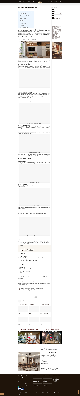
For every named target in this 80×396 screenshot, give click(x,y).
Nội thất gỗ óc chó (57, 28)
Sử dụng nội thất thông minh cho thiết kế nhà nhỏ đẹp (24, 15)
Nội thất (28, 1)
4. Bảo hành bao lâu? (22, 25)
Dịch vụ (24, 1)
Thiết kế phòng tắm (22, 20)
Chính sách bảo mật (55, 377)
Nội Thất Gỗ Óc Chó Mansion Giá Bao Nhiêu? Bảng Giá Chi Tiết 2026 (34, 323)
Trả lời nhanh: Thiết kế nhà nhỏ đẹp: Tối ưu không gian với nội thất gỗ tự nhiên (26, 12)
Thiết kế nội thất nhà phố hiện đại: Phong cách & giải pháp (43, 304)
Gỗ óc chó (33, 1)
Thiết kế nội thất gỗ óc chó (55, 35)
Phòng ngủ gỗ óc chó (54, 30)
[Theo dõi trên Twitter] (59, 394)
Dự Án (51, 1)
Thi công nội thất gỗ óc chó (55, 33)
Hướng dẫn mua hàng (55, 380)
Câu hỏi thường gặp (20, 22)
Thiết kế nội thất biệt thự (55, 34)
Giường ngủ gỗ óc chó (54, 27)
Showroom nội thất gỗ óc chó (55, 31)
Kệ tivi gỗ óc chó (54, 28)
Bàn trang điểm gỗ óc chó (59, 26)
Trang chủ (20, 1)
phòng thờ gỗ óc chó (58, 30)
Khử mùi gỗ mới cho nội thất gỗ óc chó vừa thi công (34, 313)
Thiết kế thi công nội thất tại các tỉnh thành (56, 36)
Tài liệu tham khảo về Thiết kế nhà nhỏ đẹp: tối (24, 27)
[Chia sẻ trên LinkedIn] (36, 297)
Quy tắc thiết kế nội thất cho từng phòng (22, 18)
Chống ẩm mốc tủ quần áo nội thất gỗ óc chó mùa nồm (23, 313)
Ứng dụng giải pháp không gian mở (23, 16)
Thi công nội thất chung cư (55, 32)
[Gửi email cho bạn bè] (34, 297)
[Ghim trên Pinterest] (35, 297)
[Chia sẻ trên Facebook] (32, 297)
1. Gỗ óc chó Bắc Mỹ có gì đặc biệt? (23, 23)
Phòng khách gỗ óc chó (59, 29)
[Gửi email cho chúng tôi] (61, 394)
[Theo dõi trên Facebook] (56, 394)
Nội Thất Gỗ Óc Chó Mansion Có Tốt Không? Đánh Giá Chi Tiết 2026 (45, 323)
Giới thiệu (60, 1)
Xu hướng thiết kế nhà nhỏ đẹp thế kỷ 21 (22, 13)
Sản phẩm (55, 1)
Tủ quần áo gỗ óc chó (58, 37)
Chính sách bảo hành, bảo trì (56, 379)
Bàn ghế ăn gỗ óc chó (54, 26)
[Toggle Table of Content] (32, 11)
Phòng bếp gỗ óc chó (54, 29)
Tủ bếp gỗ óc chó (54, 37)
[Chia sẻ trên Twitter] (33, 297)
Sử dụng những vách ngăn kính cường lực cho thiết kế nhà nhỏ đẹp (26, 17)
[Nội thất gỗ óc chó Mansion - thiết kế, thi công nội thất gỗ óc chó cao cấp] (40, 1)
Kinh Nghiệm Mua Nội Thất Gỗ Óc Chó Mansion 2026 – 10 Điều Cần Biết (44, 313)
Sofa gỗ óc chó (59, 31)
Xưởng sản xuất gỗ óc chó (55, 38)
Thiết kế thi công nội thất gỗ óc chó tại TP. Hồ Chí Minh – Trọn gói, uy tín (26, 304)
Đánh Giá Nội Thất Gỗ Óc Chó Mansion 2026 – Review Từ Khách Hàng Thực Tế (23, 323)
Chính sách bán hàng (55, 378)
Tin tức (48, 1)
